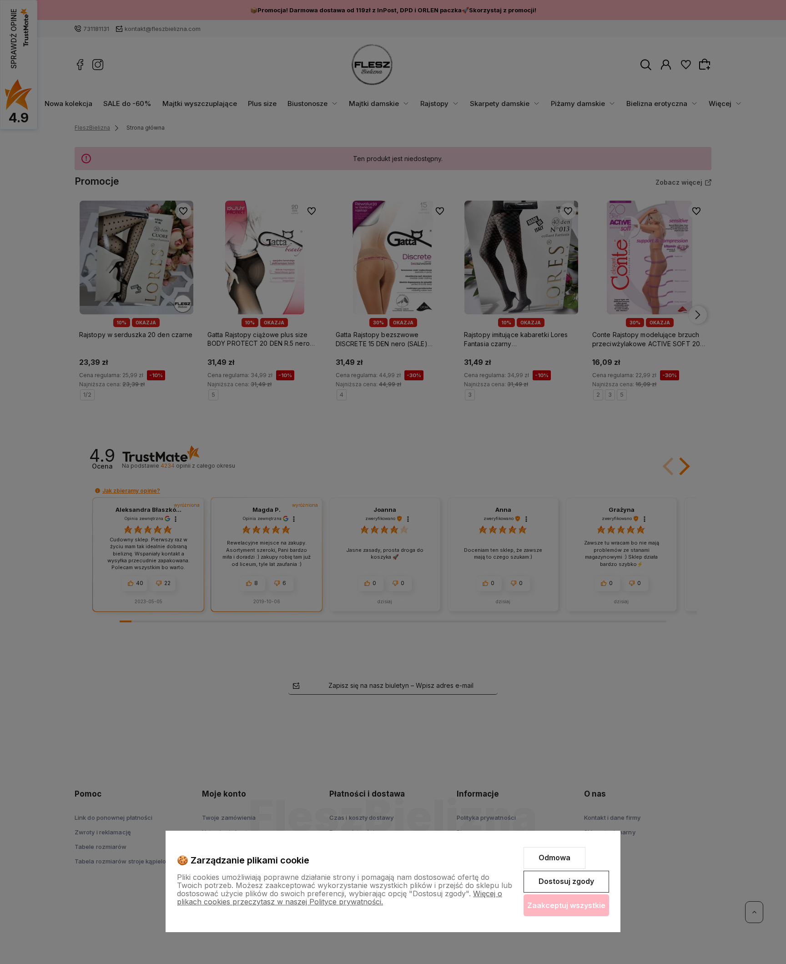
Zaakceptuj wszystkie (566, 905)
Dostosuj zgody (566, 881)
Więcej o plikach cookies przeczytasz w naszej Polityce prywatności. (339, 897)
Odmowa (554, 857)
